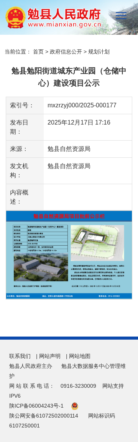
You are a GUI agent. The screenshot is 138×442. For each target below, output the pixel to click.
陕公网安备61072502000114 (43, 416)
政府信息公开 (66, 52)
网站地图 (79, 356)
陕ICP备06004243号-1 (36, 406)
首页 (38, 52)
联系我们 (20, 356)
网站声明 (50, 356)
